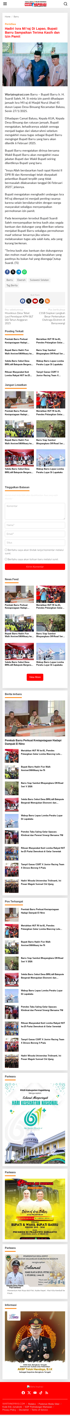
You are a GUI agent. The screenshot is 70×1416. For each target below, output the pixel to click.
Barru (10, 280)
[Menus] (5, 4)
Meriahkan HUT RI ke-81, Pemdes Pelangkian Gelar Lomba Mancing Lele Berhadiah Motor (49, 341)
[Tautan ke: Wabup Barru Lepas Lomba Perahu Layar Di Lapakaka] (12, 821)
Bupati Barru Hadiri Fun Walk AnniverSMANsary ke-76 (18, 352)
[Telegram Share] (18, 272)
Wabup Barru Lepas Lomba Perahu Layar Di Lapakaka (50, 363)
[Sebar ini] (7, 272)
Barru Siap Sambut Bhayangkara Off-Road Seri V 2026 (49, 352)
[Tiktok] (41, 301)
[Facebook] (22, 301)
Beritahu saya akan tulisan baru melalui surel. (33, 559)
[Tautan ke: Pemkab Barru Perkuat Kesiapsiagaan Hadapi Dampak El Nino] (35, 718)
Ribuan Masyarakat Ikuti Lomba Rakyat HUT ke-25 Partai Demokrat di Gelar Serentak (17, 374)
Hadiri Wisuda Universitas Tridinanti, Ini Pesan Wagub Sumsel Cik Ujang (41, 882)
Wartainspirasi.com (17, 94)
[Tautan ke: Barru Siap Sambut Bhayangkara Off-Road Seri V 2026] (12, 788)
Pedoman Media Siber (49, 1404)
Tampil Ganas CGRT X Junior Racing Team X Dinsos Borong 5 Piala (47, 374)
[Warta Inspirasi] (36, 3)
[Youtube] (35, 301)
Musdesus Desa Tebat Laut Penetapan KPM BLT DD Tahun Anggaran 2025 (19, 316)
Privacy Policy (9, 1410)
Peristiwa (10, 24)
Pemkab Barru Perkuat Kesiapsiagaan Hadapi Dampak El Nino (16, 341)
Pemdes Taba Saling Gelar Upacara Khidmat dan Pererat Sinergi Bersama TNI (42, 833)
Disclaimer (24, 1410)
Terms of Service (40, 1410)
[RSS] (47, 301)
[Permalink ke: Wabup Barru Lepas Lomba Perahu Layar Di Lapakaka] (50, 458)
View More (35, 677)
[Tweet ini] (13, 272)
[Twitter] (28, 301)
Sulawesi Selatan (39, 280)
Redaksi (32, 1404)
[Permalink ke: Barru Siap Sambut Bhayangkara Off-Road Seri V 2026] (50, 429)
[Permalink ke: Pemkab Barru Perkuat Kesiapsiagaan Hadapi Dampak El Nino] (19, 400)
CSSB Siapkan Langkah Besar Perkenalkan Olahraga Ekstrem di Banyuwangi (52, 316)
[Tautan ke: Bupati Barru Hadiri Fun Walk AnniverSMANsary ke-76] (12, 772)
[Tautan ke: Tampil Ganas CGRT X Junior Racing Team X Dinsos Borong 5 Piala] (12, 870)
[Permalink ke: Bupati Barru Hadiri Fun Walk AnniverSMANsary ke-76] (19, 429)
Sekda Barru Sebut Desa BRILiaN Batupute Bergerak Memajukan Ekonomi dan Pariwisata (18, 363)
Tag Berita (12, 285)
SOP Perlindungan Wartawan (38, 1407)
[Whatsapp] (24, 272)
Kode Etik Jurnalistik (12, 1407)
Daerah (21, 280)
